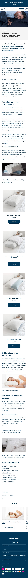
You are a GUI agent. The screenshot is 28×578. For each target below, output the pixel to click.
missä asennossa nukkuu (18, 358)
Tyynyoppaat (4, 30)
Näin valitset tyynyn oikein (8, 475)
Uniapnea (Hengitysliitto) (8, 481)
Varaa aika (22, 8)
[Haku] (4, 9)
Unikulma (9, 564)
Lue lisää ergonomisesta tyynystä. (10, 146)
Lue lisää (14, 4)
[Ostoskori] (26, 9)
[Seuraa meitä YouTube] (17, 542)
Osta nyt (14, 221)
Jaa (3, 498)
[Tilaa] (24, 559)
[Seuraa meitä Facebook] (10, 542)
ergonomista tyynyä (19, 134)
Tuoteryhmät (6, 545)
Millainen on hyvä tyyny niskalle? (10, 470)
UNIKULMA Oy (6, 552)
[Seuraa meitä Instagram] (14, 542)
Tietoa (4, 549)
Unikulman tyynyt (6, 473)
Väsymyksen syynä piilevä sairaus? (10, 479)
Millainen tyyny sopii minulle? (9, 79)
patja (3, 86)
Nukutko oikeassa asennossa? (9, 477)
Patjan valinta (5, 468)
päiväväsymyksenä (6, 425)
